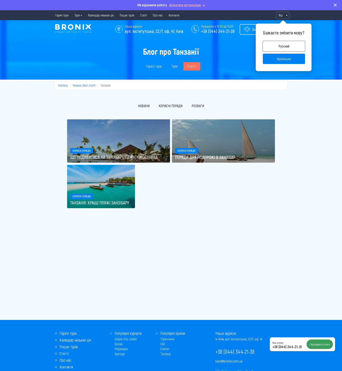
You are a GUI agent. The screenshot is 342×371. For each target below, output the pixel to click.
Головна (63, 85)
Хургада (120, 354)
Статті (143, 15)
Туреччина (167, 339)
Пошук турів (127, 15)
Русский (283, 46)
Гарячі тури (61, 15)
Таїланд (165, 354)
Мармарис (121, 349)
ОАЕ (162, 344)
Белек (119, 344)
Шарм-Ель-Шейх (126, 339)
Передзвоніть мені (320, 344)
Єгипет (165, 349)
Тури (77, 15)
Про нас (158, 15)
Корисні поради (170, 106)
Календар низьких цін (101, 15)
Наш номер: (277, 342)
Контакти (174, 15)
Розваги (198, 106)
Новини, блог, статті (84, 85)
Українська (284, 59)
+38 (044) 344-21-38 (218, 31)
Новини (144, 106)
